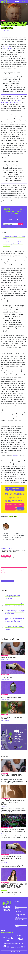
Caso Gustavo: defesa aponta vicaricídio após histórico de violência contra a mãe (15, 597)
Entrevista (17, 903)
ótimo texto (6, 46)
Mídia (15, 516)
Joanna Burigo (6, 30)
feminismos (11, 516)
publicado (15, 455)
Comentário (6, 555)
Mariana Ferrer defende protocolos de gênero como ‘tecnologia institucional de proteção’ (14, 886)
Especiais (17, 906)
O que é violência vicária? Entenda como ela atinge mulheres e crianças (13, 802)
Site (3, 578)
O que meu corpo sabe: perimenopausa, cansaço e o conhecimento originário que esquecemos (15, 612)
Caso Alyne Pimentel (20, 915)
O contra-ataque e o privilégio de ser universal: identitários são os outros (14, 604)
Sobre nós (17, 917)
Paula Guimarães (5, 679)
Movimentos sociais (5, 827)
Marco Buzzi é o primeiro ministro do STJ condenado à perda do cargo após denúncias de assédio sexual (15, 620)
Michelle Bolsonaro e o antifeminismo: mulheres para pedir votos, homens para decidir (14, 243)
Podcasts (17, 910)
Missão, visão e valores (20, 919)
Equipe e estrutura (19, 921)
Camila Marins (5, 659)
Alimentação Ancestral (20, 914)
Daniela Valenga (4, 806)
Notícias (3, 798)
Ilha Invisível (18, 911)
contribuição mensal (20, 508)
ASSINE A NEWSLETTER (7, 932)
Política (6, 655)
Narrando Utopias (19, 912)
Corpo (2, 714)
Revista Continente (7, 48)
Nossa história (18, 922)
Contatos (17, 926)
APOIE (3, 930)
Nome (3, 569)
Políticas (17, 924)
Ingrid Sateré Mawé (5, 720)
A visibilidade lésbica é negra (8, 657)
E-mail (3, 572)
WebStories (17, 908)
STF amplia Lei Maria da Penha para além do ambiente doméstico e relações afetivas (15, 628)
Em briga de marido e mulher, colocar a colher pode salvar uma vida (13, 676)
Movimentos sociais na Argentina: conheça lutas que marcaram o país (13, 830)
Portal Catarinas (4, 833)
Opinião (2, 20)
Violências (7, 674)
